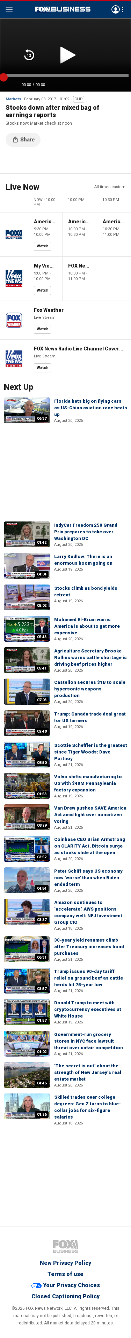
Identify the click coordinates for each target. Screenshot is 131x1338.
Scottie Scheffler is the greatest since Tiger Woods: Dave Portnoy (90, 752)
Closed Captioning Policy (65, 1296)
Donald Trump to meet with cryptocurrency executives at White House (87, 1009)
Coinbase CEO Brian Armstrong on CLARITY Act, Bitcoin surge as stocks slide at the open (89, 846)
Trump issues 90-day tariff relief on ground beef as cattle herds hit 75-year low (88, 978)
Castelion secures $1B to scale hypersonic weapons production (89, 689)
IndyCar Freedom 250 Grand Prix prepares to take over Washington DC (85, 532)
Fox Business (62, 9)
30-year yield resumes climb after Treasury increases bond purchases (89, 946)
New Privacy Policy (65, 1263)
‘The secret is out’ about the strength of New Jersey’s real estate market (87, 1072)
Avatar (115, 9)
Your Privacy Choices (71, 1285)
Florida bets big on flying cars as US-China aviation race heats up (90, 408)
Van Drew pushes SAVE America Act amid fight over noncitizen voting (90, 814)
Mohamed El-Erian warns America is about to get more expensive (87, 626)
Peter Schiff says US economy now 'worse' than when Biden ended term (88, 877)
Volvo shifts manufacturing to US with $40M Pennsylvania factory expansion (88, 783)
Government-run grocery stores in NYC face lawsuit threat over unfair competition (88, 1041)
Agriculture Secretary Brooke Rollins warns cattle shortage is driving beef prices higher (90, 657)
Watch (43, 246)
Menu (9, 9)
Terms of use (65, 1274)
